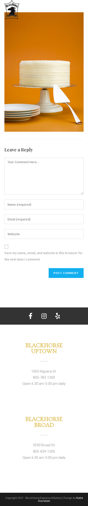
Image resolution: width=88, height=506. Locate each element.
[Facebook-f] (30, 316)
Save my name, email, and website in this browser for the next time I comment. (43, 256)
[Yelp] (57, 316)
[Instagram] (44, 316)
